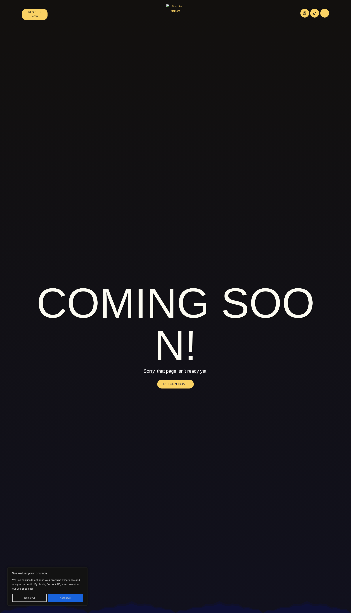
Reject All (29, 597)
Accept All (65, 597)
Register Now (34, 14)
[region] (47, 586)
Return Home (175, 384)
